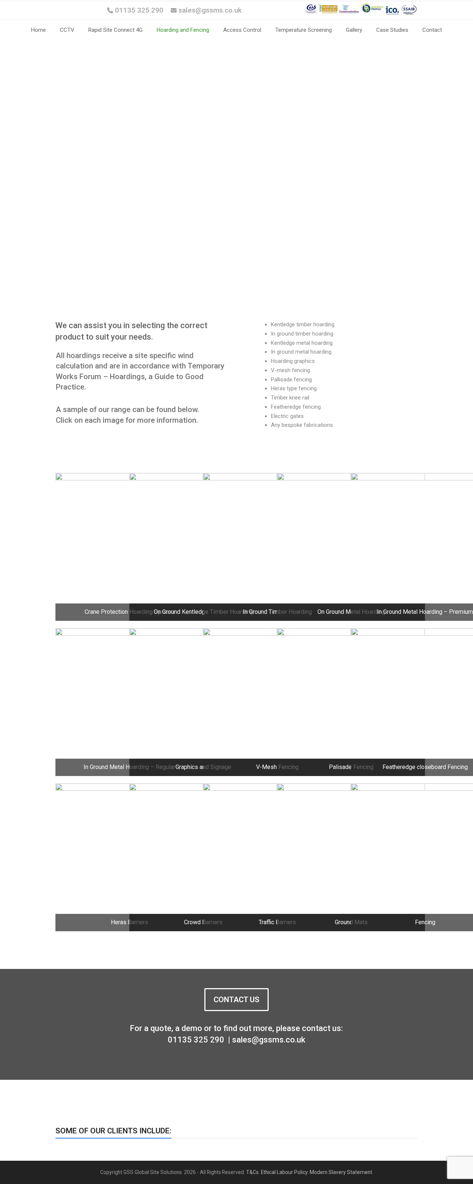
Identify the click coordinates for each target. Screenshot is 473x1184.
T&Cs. (253, 1172)
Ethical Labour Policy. (285, 1172)
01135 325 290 (139, 10)
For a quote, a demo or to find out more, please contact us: (236, 1028)
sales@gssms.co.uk (209, 10)
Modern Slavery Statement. (341, 1172)
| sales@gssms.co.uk (265, 1039)
